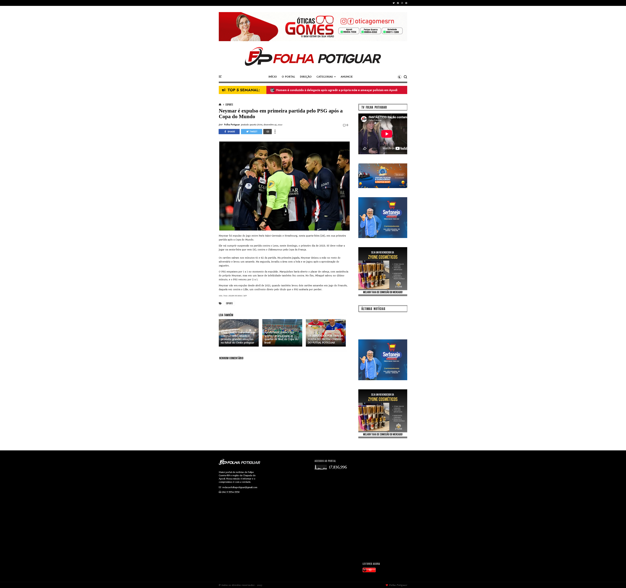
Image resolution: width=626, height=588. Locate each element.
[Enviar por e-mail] (267, 131)
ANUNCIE (347, 76)
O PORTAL (288, 76)
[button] (399, 76)
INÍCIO (272, 76)
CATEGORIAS (325, 76)
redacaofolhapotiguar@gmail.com (239, 487)
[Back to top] (618, 580)
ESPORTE (229, 104)
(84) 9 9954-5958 (230, 492)
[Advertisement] (383, 508)
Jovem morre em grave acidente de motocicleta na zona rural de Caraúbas (323, 90)
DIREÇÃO (306, 76)
